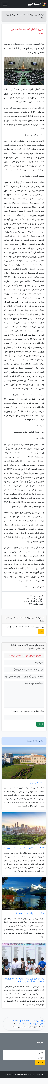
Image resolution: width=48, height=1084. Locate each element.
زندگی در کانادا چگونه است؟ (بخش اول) (29, 913)
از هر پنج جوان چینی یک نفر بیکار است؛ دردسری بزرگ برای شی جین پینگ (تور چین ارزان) (24, 980)
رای (41, 631)
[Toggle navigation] (5, 4)
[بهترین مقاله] (37, 4)
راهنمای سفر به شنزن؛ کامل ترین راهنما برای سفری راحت (24, 848)
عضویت (40, 1062)
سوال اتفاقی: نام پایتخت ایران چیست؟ (28, 711)
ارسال (40, 724)
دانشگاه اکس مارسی (37, 782)
